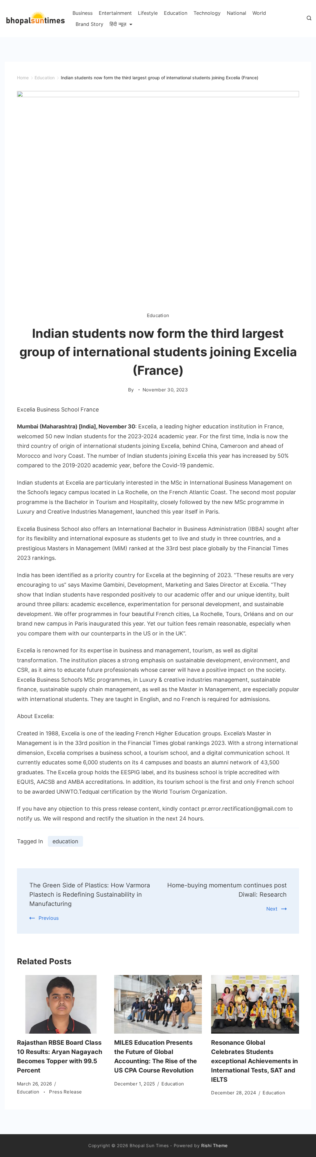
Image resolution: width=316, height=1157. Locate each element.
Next (271, 909)
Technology (207, 13)
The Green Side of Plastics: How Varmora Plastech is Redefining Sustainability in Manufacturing (89, 894)
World (259, 13)
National (236, 13)
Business (83, 13)
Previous (49, 918)
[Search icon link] (307, 18)
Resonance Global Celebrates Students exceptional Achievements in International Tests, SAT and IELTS (254, 1061)
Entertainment (115, 13)
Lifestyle (148, 13)
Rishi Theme (214, 1145)
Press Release (65, 1092)
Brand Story (89, 24)
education (65, 841)
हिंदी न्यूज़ (118, 24)
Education (175, 13)
